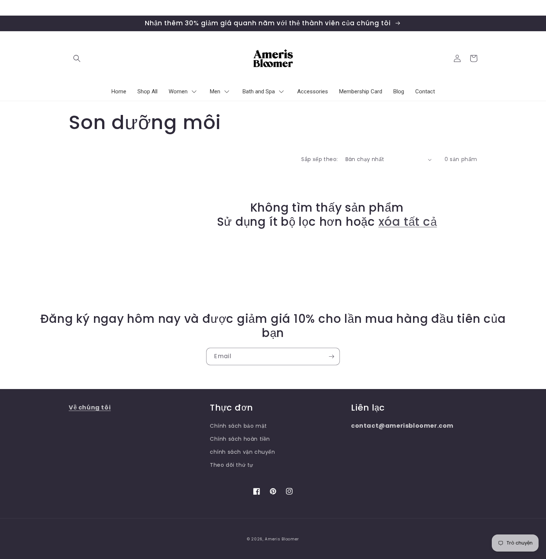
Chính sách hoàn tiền (240, 439)
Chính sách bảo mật (238, 426)
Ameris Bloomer (282, 539)
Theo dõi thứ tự (231, 465)
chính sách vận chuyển (242, 452)
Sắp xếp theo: (319, 159)
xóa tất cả (407, 222)
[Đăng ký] (331, 356)
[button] (77, 58)
